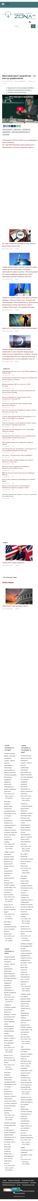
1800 (13, 401)
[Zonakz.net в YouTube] (20, 22)
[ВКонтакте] (4, 126)
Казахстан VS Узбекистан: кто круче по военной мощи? (19, 328)
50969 (17, 609)
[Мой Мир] (9, 126)
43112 (17, 565)
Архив (4, 1180)
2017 (4, 83)
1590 (13, 388)
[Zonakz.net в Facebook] (17, 22)
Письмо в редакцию (14, 1180)
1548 (13, 489)
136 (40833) (8, 1069)
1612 (13, 452)
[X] (12, 126)
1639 (13, 470)
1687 (13, 446)
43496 (17, 310)
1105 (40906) (26, 1164)
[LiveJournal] (15, 126)
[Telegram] (20, 126)
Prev (5, 552)
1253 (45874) (26, 800)
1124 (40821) (26, 1043)
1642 (13, 381)
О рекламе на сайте (28, 1180)
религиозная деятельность (21, 132)
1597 (13, 407)
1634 (13, 420)
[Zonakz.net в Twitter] (14, 22)
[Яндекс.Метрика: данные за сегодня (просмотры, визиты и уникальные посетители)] (19, 1193)
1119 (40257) (26, 1094)
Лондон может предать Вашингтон (13, 562)
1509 (13, 483)
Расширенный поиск (28, 1184)
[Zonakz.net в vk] (27, 22)
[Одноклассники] (7, 126)
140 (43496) (8, 1052)
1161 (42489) (26, 923)
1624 (13, 433)
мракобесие (26, 129)
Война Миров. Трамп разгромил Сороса (15, 606)
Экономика (8, 938)
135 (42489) (8, 1119)
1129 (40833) (26, 940)
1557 (13, 413)
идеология (17, 129)
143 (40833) (8, 918)
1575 (13, 375)
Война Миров (8, 582)
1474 (13, 476)
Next (33, 552)
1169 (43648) (26, 873)
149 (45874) (8, 1001)
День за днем (9, 796)
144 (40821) (8, 901)
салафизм (6, 134)
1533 (13, 426)
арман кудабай (7, 129)
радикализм (6, 132)
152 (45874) (8, 798)
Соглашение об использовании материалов (15, 1182)
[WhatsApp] (17, 126)
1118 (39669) (26, 1144)
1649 (13, 498)
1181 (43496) (26, 851)
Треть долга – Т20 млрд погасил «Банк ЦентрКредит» (17, 455)
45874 (17, 279)
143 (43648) (8, 940)
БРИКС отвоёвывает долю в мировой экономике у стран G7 (27, 1152)
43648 (17, 249)
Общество (31, 81)
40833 (17, 331)
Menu (8, 4)
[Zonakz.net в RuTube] (30, 22)
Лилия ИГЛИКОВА (19, 81)
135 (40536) (8, 1170)
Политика (8, 916)
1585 (13, 463)
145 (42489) (8, 848)
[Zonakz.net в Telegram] (22, 22)
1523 (13, 394)
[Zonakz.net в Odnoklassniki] (25, 22)
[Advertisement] (19, 49)
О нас (18, 1184)
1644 (13, 439)
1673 (13, 457)
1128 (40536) (26, 990)
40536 (17, 361)
